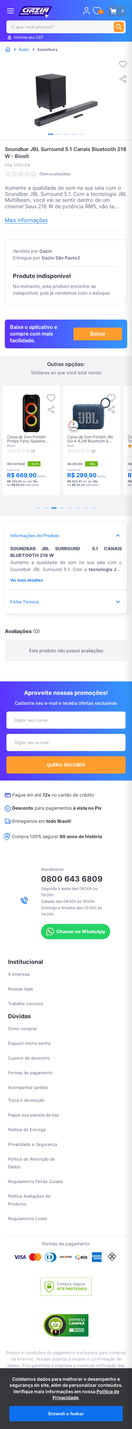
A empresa (18, 974)
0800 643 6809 (72, 879)
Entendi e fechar (66, 1413)
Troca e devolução (26, 1100)
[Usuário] (86, 11)
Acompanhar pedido (28, 1087)
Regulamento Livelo (27, 1218)
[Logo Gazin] (35, 12)
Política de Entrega (26, 1129)
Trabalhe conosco (25, 1003)
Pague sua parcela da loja (33, 1114)
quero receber (66, 764)
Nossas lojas (20, 988)
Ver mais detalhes (26, 580)
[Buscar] (119, 27)
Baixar (97, 333)
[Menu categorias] (10, 11)
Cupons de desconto (29, 1057)
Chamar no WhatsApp (80, 931)
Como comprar (22, 1028)
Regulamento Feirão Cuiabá (35, 1181)
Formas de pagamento (30, 1072)
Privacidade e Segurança (32, 1144)
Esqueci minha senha (29, 1043)
